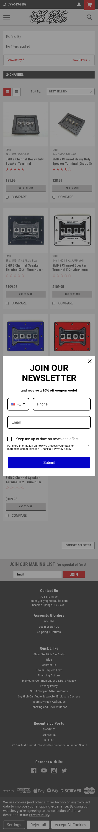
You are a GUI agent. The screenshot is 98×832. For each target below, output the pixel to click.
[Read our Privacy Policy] (88, 446)
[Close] (89, 361)
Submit (49, 463)
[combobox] (18, 404)
